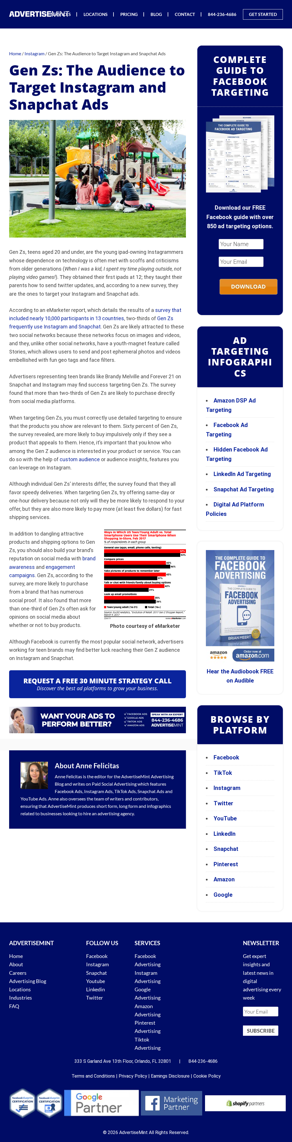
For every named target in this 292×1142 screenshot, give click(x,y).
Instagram (227, 788)
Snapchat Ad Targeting (244, 489)
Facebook (226, 757)
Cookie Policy (207, 1076)
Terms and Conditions (93, 1076)
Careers (18, 973)
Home (16, 956)
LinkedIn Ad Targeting (242, 474)
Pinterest (226, 864)
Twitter (223, 803)
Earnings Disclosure (170, 1076)
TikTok (223, 772)
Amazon (224, 879)
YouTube (225, 818)
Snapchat (226, 848)
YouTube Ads (33, 798)
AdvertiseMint (135, 776)
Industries (20, 998)
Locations (20, 989)
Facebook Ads (68, 791)
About (16, 964)
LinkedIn (225, 833)
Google (223, 894)
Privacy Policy (133, 1076)
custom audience (80, 459)
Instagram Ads (98, 791)
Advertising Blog (27, 981)
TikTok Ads (125, 791)
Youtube (95, 981)
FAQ (14, 1006)
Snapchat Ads (150, 791)
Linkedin (95, 989)
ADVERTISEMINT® (40, 14)
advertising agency (116, 813)
